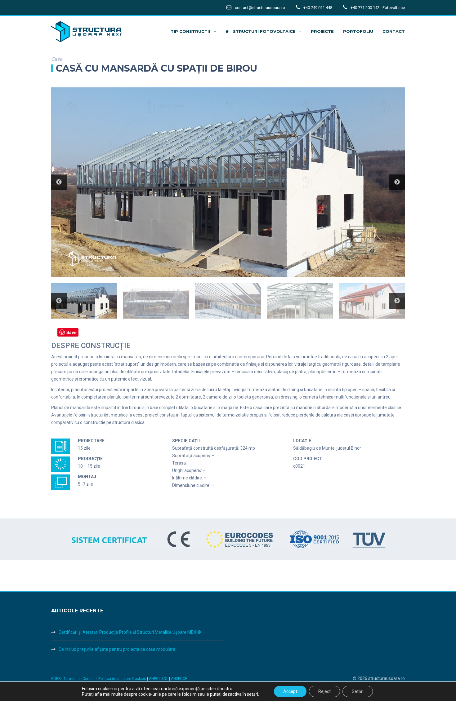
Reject (324, 691)
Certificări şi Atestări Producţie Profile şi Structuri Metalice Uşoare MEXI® (130, 632)
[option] (228, 182)
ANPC (154, 679)
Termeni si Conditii (80, 679)
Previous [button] (59, 182)
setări (252, 694)
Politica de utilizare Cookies (122, 679)
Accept (290, 691)
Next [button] (397, 182)
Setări (358, 691)
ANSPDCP (179, 679)
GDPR (56, 679)
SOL (165, 679)
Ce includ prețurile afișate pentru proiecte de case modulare (117, 649)
